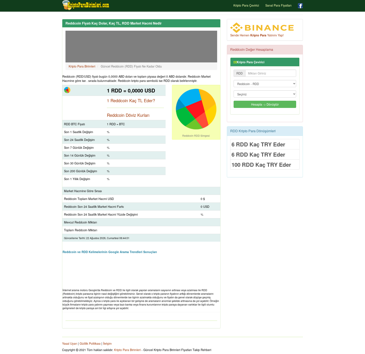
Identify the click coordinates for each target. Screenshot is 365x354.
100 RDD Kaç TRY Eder (261, 164)
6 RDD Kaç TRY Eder (258, 144)
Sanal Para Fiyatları (278, 5)
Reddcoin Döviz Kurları (128, 115)
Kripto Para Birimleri (127, 350)
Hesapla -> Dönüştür (265, 104)
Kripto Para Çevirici (246, 5)
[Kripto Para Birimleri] (86, 5)
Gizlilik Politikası (90, 343)
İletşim (107, 343)
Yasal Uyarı (69, 343)
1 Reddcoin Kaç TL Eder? (131, 100)
